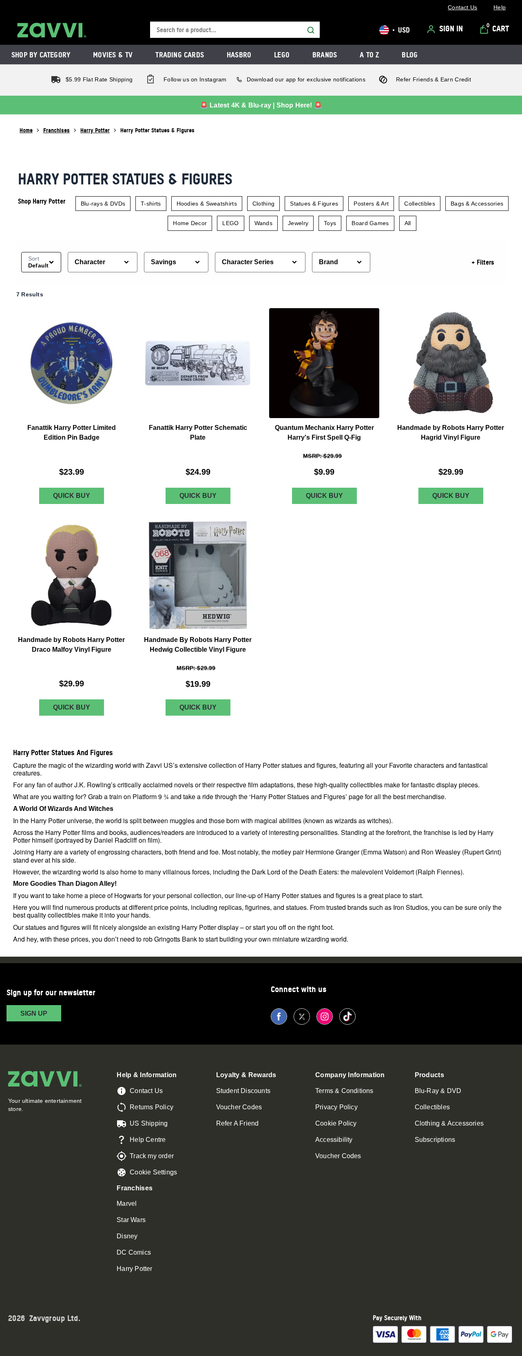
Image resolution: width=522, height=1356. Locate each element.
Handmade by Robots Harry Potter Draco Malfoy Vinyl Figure (71, 644)
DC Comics (134, 1252)
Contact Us (146, 1090)
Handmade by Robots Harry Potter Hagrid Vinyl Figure (450, 432)
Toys (330, 223)
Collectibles (419, 203)
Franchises (56, 130)
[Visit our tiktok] (347, 1016)
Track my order (152, 1155)
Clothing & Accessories (449, 1123)
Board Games (370, 223)
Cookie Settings (153, 1172)
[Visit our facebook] (279, 1016)
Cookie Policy (336, 1123)
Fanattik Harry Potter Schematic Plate (198, 432)
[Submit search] (311, 30)
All (408, 223)
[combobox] (235, 30)
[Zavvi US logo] (52, 30)
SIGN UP (33, 1013)
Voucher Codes (239, 1107)
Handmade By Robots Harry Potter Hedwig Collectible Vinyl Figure (198, 644)
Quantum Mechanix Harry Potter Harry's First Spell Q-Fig (324, 432)
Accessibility (334, 1139)
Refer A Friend (237, 1123)
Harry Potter (95, 130)
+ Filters (482, 262)
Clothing (263, 203)
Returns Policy (151, 1107)
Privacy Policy (336, 1107)
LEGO (230, 223)
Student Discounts (243, 1090)
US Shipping (149, 1123)
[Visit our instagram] (324, 1016)
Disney (127, 1236)
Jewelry (298, 223)
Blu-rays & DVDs (103, 203)
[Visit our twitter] (302, 1016)
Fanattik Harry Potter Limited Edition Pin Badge (71, 432)
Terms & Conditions (344, 1090)
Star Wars (131, 1219)
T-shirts (151, 203)
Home (26, 130)
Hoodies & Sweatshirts (207, 203)
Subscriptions (435, 1139)
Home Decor (190, 223)
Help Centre (148, 1139)
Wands (263, 223)
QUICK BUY (71, 495)
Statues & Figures (314, 203)
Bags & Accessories (477, 203)
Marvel (127, 1203)
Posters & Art (371, 203)
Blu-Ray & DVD (438, 1090)
